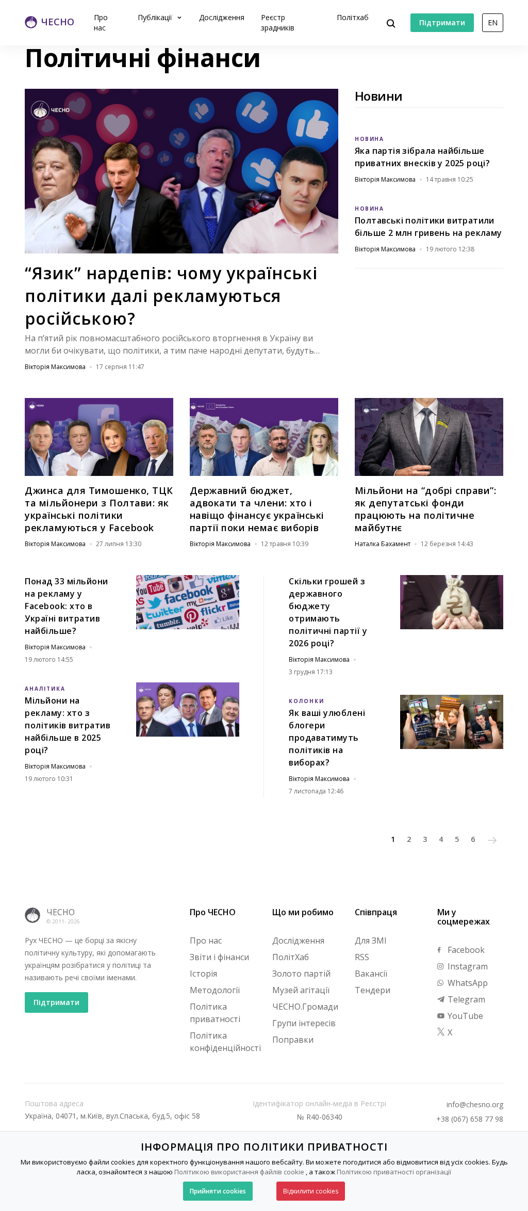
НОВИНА (369, 138)
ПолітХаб (290, 957)
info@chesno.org (475, 1104)
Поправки (293, 1039)
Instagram (467, 966)
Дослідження (221, 17)
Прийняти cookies (218, 1191)
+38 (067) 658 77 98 (469, 1119)
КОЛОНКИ (306, 701)
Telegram (465, 999)
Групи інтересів (304, 1023)
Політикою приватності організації (394, 1171)
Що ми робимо (303, 912)
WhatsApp (467, 983)
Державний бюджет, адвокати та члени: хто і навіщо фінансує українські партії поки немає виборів (257, 509)
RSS (362, 957)
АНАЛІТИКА (45, 688)
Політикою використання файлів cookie (239, 1171)
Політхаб (353, 17)
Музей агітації (300, 990)
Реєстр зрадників (277, 22)
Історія (203, 973)
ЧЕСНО (60, 912)
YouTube (464, 1016)
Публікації (156, 17)
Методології (215, 990)
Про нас (101, 22)
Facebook (465, 949)
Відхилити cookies (310, 1191)
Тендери (372, 990)
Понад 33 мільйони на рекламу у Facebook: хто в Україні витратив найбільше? (66, 606)
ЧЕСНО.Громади (305, 1006)
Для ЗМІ (371, 940)
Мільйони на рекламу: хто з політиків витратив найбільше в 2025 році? (67, 725)
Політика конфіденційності (225, 1042)
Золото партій (301, 973)
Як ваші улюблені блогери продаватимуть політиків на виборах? (327, 737)
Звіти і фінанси (219, 957)
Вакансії (371, 973)
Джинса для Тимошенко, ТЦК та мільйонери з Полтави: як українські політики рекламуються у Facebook (99, 509)
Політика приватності (215, 1013)
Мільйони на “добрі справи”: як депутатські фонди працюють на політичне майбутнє (426, 509)
